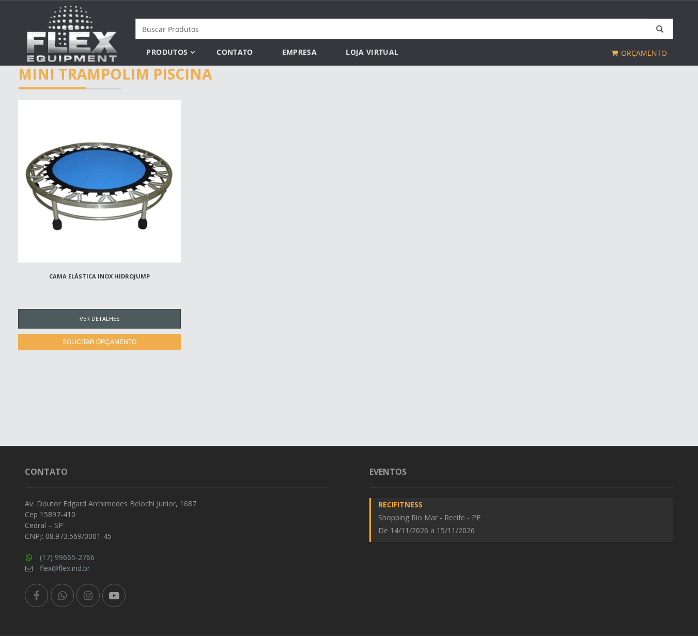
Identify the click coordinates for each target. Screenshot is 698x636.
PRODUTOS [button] (167, 52)
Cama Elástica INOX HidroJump (99, 276)
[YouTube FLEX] (114, 595)
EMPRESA (299, 52)
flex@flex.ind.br (65, 568)
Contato (234, 52)
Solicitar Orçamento (99, 342)
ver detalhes (99, 318)
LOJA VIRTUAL (372, 52)
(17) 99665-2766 (67, 557)
